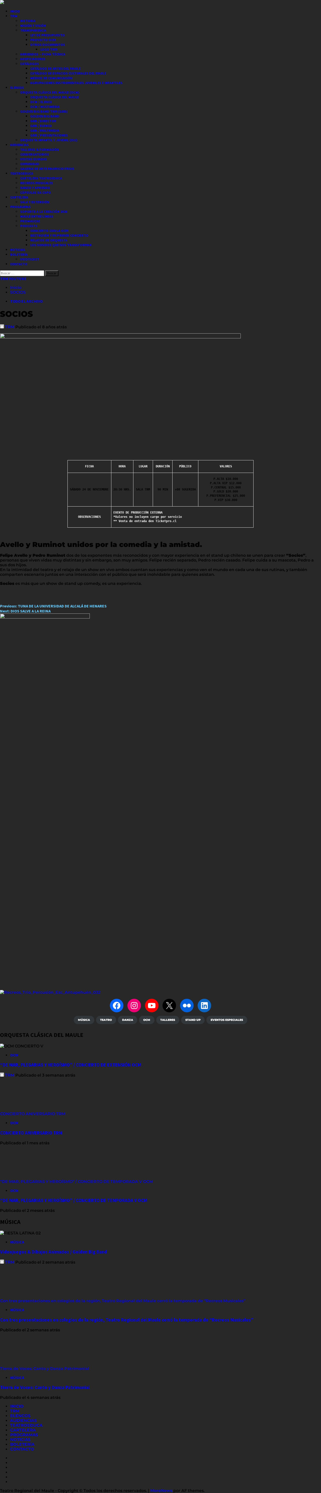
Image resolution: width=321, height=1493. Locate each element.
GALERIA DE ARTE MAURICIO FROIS (47, 168)
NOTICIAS (17, 249)
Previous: (53, 605)
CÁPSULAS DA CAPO (35, 192)
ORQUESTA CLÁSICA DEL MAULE (54, 97)
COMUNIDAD (29, 164)
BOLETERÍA (19, 254)
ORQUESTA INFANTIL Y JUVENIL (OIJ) (48, 140)
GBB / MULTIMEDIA (44, 130)
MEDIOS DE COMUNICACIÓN (51, 78)
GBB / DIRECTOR (43, 121)
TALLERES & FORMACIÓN (39, 149)
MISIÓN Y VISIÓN (33, 25)
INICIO (15, 11)
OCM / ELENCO (41, 102)
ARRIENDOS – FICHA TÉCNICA (42, 54)
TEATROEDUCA (21, 173)
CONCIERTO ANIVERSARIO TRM (32, 1113)
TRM (13, 16)
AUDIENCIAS (19, 145)
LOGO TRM (48, 49)
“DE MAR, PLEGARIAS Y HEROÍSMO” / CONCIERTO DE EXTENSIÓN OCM (70, 1065)
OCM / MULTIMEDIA (44, 106)
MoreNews (161, 1490)
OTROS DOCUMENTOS (47, 44)
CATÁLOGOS (29, 63)
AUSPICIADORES (32, 59)
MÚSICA (17, 1242)
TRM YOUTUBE (13, 278)
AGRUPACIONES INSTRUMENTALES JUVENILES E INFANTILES (76, 83)
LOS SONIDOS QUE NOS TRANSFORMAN (61, 245)
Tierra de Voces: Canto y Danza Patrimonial (45, 1368)
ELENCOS (17, 87)
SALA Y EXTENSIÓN (34, 202)
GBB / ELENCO (41, 125)
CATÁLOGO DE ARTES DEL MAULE (55, 68)
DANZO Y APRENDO (35, 187)
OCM (14, 1054)
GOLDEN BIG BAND (44, 116)
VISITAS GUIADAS (33, 159)
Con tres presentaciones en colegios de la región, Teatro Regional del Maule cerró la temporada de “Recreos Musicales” (122, 1300)
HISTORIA (27, 21)
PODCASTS (28, 226)
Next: (25, 610)
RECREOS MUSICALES (36, 183)
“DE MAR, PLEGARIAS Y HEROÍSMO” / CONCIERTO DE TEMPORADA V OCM (76, 1181)
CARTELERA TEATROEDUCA (41, 178)
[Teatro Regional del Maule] (50, 992)
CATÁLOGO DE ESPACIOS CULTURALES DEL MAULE (68, 73)
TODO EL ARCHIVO (26, 301)
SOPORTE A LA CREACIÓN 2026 (43, 211)
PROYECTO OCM (43, 40)
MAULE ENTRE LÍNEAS (36, 216)
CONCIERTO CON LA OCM (49, 230)
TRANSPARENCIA (33, 30)
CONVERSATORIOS (34, 154)
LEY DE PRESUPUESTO (47, 35)
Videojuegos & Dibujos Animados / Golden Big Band (53, 1252)
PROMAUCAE (30, 221)
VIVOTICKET (29, 259)
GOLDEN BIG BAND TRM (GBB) (43, 111)
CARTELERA (19, 197)
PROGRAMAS (20, 207)
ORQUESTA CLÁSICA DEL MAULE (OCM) (49, 92)
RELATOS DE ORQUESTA (48, 240)
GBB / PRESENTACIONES (49, 135)
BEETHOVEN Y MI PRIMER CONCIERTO (59, 235)
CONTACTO (18, 264)
